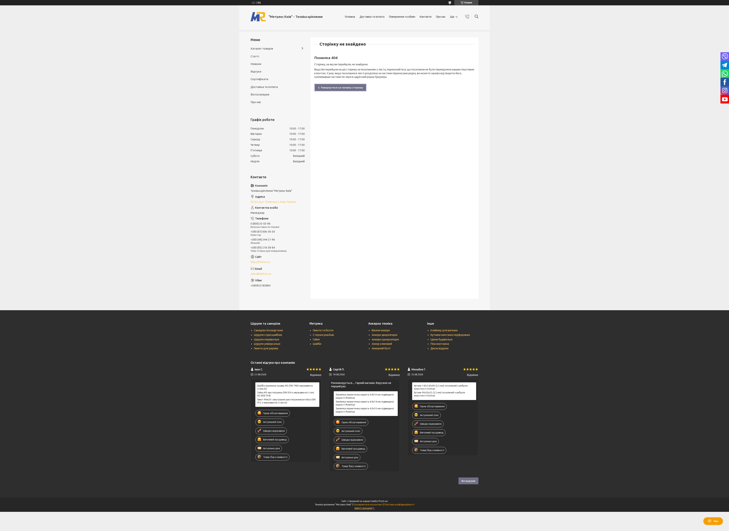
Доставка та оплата (372, 16)
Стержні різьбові (323, 334)
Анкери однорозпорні (385, 339)
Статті (255, 56)
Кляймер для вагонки (444, 330)
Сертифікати (259, 79)
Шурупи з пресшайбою (268, 334)
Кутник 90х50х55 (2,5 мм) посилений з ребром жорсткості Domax (439, 394)
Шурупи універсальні (267, 343)
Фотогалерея (260, 94)
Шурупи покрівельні (266, 339)
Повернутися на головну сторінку (342, 87)
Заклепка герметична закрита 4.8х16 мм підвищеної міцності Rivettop (365, 396)
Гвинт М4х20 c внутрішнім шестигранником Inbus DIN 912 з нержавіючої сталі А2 (286, 401)
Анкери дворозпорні (384, 334)
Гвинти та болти (323, 330)
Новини (256, 63)
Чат (716, 521)
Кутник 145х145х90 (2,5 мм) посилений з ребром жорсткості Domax (441, 387)
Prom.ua (383, 501)
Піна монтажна (440, 343)
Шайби (317, 343)
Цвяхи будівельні (441, 339)
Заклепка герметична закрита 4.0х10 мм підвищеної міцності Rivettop (365, 410)
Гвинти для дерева (266, 348)
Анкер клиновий (382, 343)
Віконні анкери (381, 330)
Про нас (441, 16)
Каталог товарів (262, 48)
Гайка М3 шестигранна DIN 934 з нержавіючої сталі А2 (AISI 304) (285, 394)
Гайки (316, 339)
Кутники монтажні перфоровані (450, 334)
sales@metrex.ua (261, 273)
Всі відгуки (468, 481)
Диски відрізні (439, 348)
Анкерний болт (381, 348)
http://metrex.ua (260, 262)
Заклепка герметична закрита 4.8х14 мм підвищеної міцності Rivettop (365, 403)
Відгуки (256, 71)
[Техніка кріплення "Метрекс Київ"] (258, 16)
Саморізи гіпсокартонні (268, 330)
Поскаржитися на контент (368, 504)
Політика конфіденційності (399, 504)
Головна (350, 16)
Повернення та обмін (402, 16)
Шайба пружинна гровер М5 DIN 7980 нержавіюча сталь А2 (285, 387)
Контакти (426, 16)
